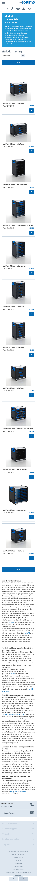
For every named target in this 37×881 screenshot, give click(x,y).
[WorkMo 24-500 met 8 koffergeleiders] (18, 495)
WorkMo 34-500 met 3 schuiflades (13, 103)
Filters (18, 63)
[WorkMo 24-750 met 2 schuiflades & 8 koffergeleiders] (18, 210)
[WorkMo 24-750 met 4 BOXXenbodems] (18, 169)
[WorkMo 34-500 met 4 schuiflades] (18, 129)
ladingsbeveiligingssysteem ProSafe (13, 714)
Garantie (18, 860)
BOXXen (11, 622)
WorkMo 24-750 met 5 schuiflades (13, 307)
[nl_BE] (23, 879)
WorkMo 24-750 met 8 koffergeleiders (14, 266)
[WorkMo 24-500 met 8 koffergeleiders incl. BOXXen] (18, 413)
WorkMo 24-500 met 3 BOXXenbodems (15, 469)
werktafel (27, 633)
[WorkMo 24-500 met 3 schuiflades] (18, 373)
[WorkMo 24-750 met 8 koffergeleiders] (18, 251)
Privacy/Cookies (18, 857)
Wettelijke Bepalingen (18, 854)
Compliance (18, 863)
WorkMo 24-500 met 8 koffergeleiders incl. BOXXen (18, 429)
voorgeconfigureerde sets (18, 792)
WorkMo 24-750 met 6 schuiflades (13, 347)
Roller (13, 674)
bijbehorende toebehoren (24, 663)
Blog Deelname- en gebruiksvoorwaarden (18, 872)
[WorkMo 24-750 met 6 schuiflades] (18, 332)
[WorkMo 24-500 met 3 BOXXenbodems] (18, 454)
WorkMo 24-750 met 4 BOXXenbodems (15, 185)
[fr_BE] (13, 879)
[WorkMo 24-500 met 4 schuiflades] (18, 536)
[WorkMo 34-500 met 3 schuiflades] (18, 88)
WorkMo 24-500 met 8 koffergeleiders (14, 510)
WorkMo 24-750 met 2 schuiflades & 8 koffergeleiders (18, 225)
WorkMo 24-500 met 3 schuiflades (13, 388)
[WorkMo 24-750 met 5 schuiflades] (18, 291)
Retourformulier (18, 866)
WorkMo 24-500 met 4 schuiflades (13, 551)
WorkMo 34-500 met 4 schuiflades (13, 144)
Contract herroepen (18, 869)
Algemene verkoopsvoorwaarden (18, 851)
